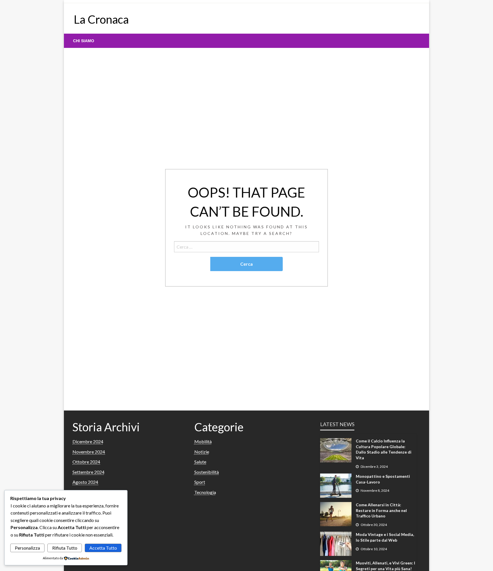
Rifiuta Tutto (64, 547)
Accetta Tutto (103, 547)
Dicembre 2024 (87, 441)
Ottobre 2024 (86, 461)
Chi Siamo (83, 40)
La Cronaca (101, 19)
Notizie (201, 451)
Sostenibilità (206, 472)
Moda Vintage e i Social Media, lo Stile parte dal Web (385, 537)
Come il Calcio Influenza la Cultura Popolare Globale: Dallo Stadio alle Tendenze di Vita (383, 449)
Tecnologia (205, 492)
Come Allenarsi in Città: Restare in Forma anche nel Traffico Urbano (381, 510)
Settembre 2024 (88, 472)
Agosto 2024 (85, 482)
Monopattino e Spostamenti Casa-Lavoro (383, 479)
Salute (200, 461)
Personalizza (27, 547)
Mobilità (203, 441)
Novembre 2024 (88, 451)
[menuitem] (83, 41)
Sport (199, 482)
